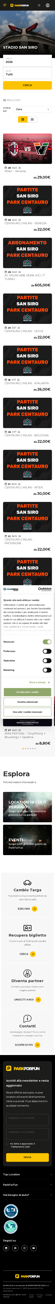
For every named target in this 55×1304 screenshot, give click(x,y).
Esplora (24, 908)
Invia (27, 1157)
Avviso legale (31, 1296)
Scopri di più (24, 1044)
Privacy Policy (40, 1296)
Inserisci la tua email (22, 1132)
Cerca (27, 85)
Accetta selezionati (27, 702)
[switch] (47, 651)
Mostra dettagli (37, 682)
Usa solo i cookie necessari (27, 712)
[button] (23, 748)
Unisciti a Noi (24, 999)
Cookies (49, 1295)
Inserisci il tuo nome (21, 1118)
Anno (9, 58)
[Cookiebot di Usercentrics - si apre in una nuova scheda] (38, 589)
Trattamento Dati (20, 1146)
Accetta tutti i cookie (27, 692)
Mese (8, 71)
